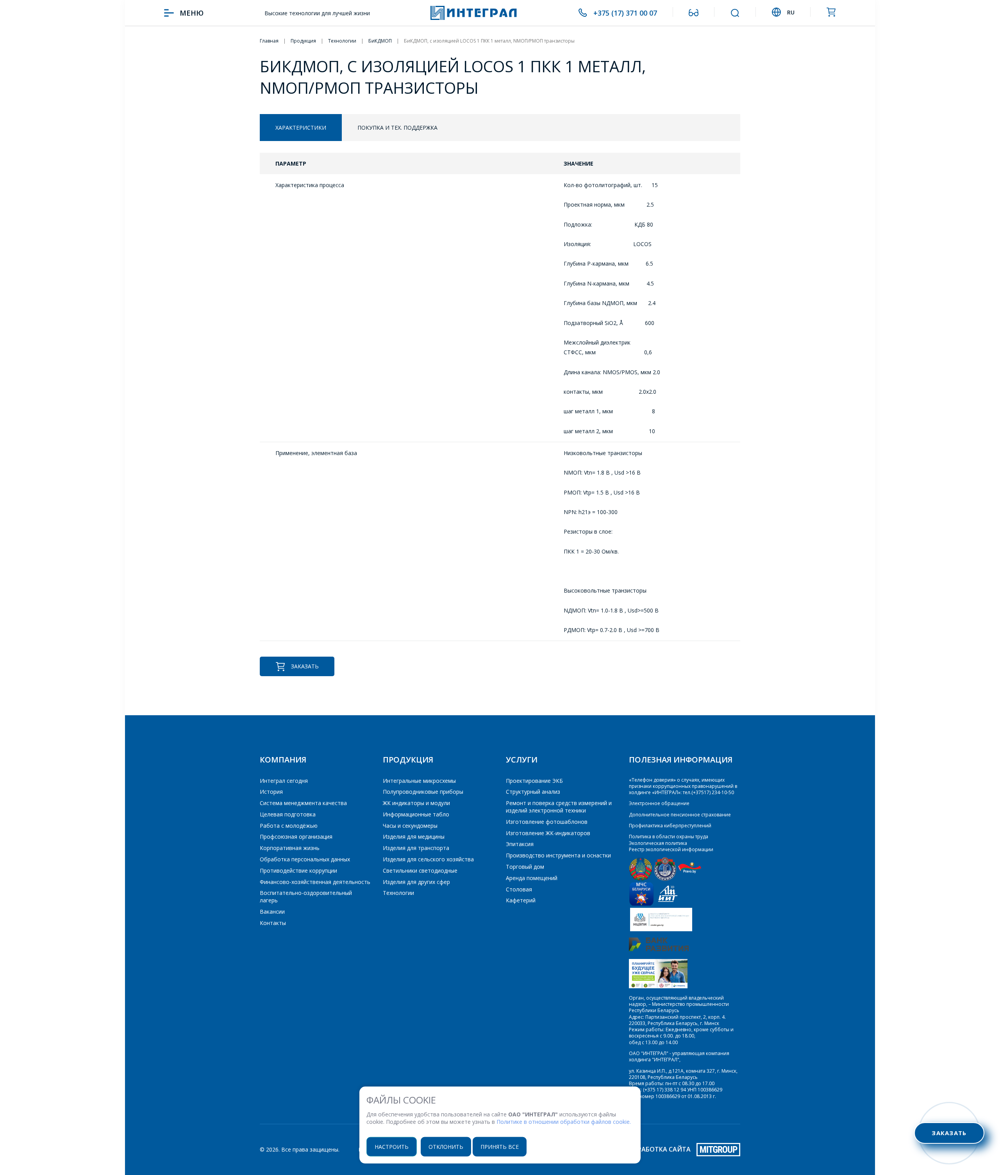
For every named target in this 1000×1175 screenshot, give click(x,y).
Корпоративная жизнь (290, 848)
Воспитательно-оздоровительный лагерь (306, 896)
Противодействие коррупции (298, 870)
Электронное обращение (659, 803)
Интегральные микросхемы (419, 780)
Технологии (398, 892)
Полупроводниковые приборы (423, 791)
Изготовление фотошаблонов (547, 821)
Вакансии (272, 911)
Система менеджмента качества (303, 803)
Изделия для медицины (414, 836)
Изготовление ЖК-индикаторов (548, 833)
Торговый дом (525, 866)
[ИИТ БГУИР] (667, 904)
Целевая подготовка (288, 814)
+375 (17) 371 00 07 (625, 13)
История (271, 791)
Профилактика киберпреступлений (670, 825)
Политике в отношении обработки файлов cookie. (563, 1121)
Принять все (499, 1146)
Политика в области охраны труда (668, 836)
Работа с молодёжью (289, 825)
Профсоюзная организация (296, 836)
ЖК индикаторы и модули (416, 803)
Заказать (305, 666)
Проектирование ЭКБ (534, 780)
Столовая (519, 889)
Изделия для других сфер (416, 882)
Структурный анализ (533, 791)
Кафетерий (521, 900)
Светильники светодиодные (420, 870)
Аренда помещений (531, 878)
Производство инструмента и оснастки (558, 855)
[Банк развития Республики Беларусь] (659, 949)
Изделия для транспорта (416, 848)
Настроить (392, 1146)
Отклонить (446, 1146)
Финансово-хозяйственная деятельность (315, 882)
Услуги (522, 759)
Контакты (273, 923)
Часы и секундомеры (410, 825)
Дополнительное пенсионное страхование (680, 814)
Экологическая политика (658, 843)
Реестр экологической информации (671, 849)
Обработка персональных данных (305, 859)
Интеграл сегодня (284, 780)
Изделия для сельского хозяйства (428, 859)
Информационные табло (416, 814)
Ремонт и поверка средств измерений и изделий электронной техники (559, 806)
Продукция (408, 759)
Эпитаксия (520, 844)
